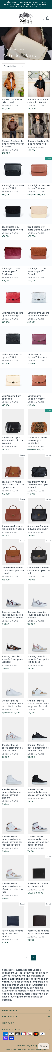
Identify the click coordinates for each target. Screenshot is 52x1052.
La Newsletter (11, 1029)
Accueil (5, 49)
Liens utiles (9, 1010)
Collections (17, 49)
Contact (8, 1023)
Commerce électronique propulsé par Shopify (26, 1050)
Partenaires (10, 1016)
